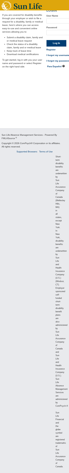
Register (51, 49)
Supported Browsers (27, 151)
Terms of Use (46, 151)
